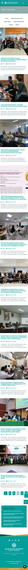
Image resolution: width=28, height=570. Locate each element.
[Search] (26, 502)
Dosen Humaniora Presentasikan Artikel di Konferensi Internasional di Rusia (13, 476)
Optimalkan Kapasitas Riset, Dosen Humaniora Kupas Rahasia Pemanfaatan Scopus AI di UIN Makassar (13, 152)
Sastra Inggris (7, 21)
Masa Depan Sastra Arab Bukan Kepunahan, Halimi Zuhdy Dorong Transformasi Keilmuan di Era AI (13, 517)
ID (24, 2)
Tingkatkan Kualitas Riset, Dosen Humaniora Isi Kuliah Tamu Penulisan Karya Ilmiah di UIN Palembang (13, 290)
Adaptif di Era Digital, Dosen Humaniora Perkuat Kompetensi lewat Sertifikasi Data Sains (14, 59)
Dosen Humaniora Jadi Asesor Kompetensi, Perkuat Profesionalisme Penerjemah (13, 514)
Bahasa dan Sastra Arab (16, 18)
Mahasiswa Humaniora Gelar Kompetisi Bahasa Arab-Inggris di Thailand (12, 524)
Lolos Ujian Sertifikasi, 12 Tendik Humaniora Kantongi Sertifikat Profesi (14, 105)
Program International (18, 21)
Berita (7, 18)
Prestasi (11, 24)
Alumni (17, 24)
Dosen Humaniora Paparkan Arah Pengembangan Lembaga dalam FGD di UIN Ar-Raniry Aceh (13, 383)
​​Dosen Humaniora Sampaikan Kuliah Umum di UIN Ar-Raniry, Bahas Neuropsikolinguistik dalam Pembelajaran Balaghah (13, 431)
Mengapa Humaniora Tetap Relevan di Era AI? (12, 511)
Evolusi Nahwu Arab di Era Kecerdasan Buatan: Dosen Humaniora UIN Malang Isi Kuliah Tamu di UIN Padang (14, 337)
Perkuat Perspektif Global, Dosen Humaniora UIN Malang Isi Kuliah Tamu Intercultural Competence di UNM (14, 244)
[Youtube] (18, 540)
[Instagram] (12, 540)
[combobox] (11, 502)
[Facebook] (15, 540)
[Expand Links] (24, 566)
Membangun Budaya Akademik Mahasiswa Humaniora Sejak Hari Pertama (11, 521)
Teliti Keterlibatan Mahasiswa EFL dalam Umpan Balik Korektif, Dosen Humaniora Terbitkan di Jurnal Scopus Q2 (14, 198)
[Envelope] (9, 540)
